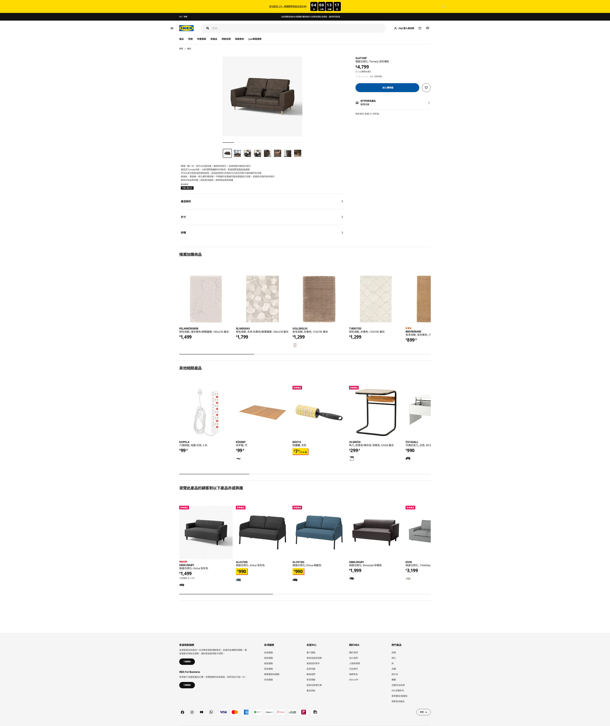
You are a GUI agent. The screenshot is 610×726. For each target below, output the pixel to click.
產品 (189, 48)
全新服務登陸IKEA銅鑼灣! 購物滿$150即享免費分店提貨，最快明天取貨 (310, 16)
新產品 (214, 38)
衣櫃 (394, 668)
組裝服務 (268, 663)
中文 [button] (422, 712)
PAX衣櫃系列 (398, 690)
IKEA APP (353, 679)
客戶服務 (311, 652)
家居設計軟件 (313, 663)
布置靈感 (201, 38)
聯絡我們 (311, 674)
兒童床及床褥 (398, 685)
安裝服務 (268, 668)
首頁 (181, 48)
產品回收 (311, 690)
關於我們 (353, 652)
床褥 (394, 652)
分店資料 (353, 668)
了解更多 (187, 661)
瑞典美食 (239, 38)
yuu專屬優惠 (255, 38)
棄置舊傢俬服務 (271, 674)
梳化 (394, 657)
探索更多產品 (398, 701)
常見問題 (311, 679)
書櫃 (394, 679)
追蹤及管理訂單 (314, 685)
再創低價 (226, 38)
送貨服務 (268, 652)
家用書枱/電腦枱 (399, 695)
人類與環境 (354, 663)
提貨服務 (268, 657)
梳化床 (395, 674)
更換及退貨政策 (314, 657)
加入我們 (353, 657)
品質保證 (311, 668)
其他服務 (268, 679)
